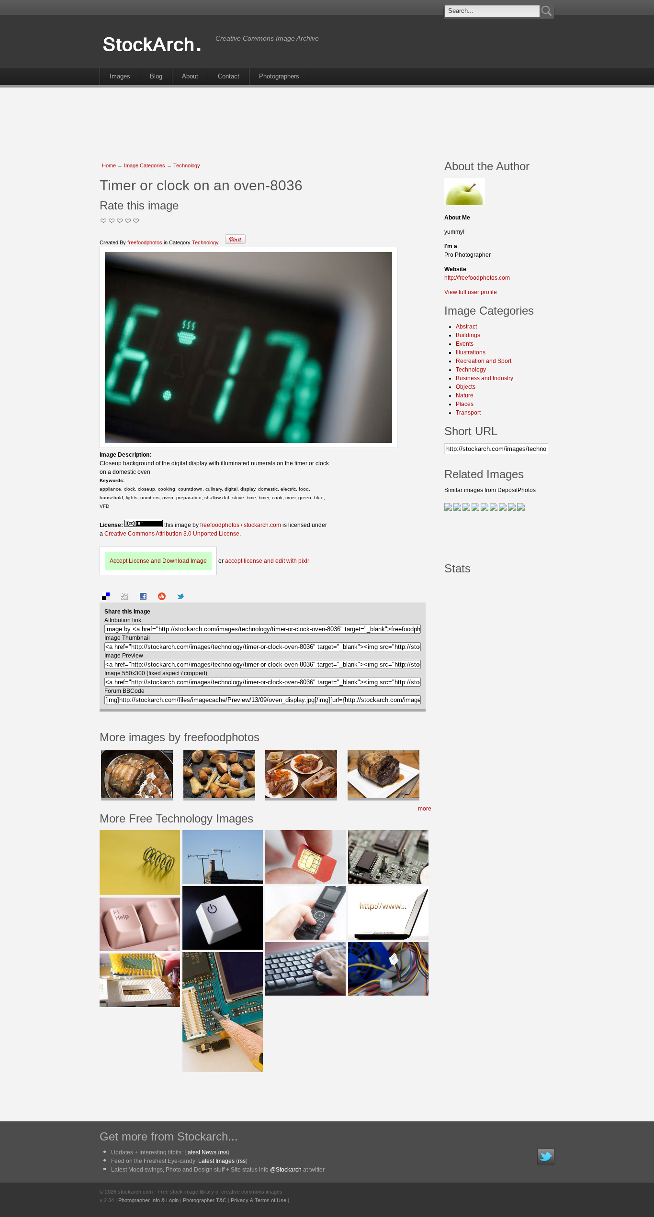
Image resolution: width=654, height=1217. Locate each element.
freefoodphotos (144, 242)
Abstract (466, 326)
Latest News (200, 1152)
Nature (465, 395)
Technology (186, 165)
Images (120, 76)
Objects (465, 387)
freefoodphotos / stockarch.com (240, 525)
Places (465, 404)
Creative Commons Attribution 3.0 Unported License (171, 533)
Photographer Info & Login (148, 1200)
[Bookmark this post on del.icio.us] (106, 598)
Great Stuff (128, 220)
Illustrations (470, 352)
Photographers (279, 76)
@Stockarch (286, 1169)
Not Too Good (104, 220)
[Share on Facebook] (143, 598)
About (190, 76)
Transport (468, 412)
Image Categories (144, 165)
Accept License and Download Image (158, 561)
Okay (112, 220)
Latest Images (216, 1161)
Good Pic (120, 220)
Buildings (468, 335)
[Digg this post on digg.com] (124, 598)
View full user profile (470, 292)
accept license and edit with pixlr (267, 561)
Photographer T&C (204, 1200)
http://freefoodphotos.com (477, 277)
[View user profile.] (464, 203)
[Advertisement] (327, 118)
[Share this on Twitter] (180, 598)
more (424, 808)
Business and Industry (484, 378)
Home (109, 165)
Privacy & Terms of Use (258, 1200)
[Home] (155, 51)
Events (465, 343)
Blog (156, 76)
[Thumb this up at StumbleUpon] (162, 598)
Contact (228, 76)
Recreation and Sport (483, 361)
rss (223, 1152)
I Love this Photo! (136, 220)
